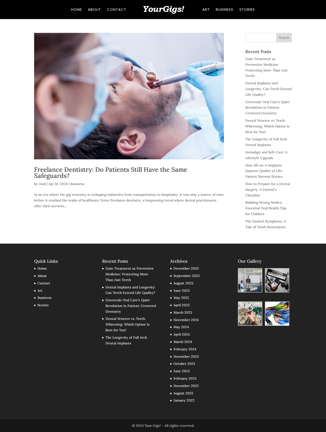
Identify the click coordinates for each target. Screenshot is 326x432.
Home (76, 10)
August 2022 (183, 393)
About (94, 10)
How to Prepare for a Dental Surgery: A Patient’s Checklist (267, 189)
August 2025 (183, 283)
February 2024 (185, 349)
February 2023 (185, 378)
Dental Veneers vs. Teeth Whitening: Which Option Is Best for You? (267, 126)
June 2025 (182, 290)
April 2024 (182, 334)
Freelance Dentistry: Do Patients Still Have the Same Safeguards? (110, 173)
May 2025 (181, 298)
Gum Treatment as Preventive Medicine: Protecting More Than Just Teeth (129, 274)
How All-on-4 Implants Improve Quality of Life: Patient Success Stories (264, 171)
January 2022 (184, 400)
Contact (116, 10)
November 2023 (186, 356)
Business (224, 10)
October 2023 (184, 364)
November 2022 (186, 386)
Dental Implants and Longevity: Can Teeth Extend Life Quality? (268, 89)
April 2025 (182, 305)
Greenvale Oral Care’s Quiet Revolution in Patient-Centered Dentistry (267, 108)
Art (206, 10)
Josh (42, 184)
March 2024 (183, 342)
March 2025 (183, 312)
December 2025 (186, 268)
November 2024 (186, 320)
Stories (247, 10)
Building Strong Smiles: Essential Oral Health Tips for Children (266, 208)
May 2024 (181, 327)
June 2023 (182, 371)
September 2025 (187, 276)
